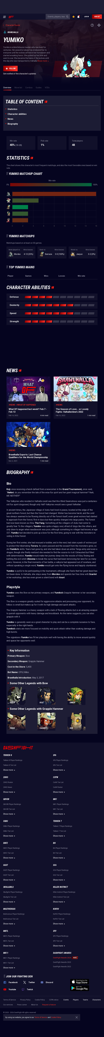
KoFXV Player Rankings (61, 914)
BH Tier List (57, 853)
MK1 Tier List (58, 809)
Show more (8, 770)
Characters (96, 1000)
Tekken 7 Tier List (59, 831)
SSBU (5, 821)
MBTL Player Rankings (11, 936)
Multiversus (9, 909)
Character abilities (17, 114)
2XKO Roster (8, 782)
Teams (85, 1000)
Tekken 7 (57, 821)
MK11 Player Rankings (11, 958)
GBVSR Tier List (9, 809)
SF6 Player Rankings (60, 760)
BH (54, 843)
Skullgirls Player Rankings (12, 892)
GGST (5, 865)
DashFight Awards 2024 (62, 958)
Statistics (12, 109)
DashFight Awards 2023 (62, 962)
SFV (54, 931)
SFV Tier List (57, 941)
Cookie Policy (40, 1000)
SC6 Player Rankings (61, 870)
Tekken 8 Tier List (9, 765)
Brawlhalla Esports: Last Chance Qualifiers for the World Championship (27, 424)
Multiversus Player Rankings (14, 914)
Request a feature (49, 1005)
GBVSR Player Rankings (12, 804)
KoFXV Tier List (58, 919)
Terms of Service (9, 1000)
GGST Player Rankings (11, 870)
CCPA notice (53, 1000)
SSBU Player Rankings (11, 826)
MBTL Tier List (8, 941)
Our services (8, 1005)
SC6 (54, 865)
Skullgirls (8, 887)
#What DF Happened (26, 405)
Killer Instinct (60, 887)
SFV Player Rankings (60, 936)
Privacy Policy (25, 1000)
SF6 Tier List (57, 765)
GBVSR (6, 799)
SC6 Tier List (57, 875)
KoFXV (56, 909)
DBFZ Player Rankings (11, 848)
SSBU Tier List (8, 831)
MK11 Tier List (8, 963)
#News (12, 405)
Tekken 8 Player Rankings (12, 760)
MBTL (5, 931)
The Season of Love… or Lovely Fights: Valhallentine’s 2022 (70, 379)
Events (66, 1000)
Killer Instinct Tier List (61, 897)
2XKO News (7, 787)
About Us (34, 1005)
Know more (42, 61)
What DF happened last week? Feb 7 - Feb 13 (25, 378)
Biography (13, 124)
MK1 (55, 799)
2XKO (5, 777)
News (10, 119)
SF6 (54, 755)
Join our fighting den (19, 976)
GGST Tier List (8, 875)
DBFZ (5, 843)
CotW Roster (58, 787)
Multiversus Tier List (10, 919)
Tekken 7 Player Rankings (62, 826)
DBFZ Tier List (8, 853)
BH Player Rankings (60, 848)
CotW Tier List (58, 782)
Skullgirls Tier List (9, 897)
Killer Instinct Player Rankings (64, 892)
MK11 (5, 953)
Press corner (22, 1005)
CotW (55, 777)
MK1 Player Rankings (61, 804)
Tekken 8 (7, 755)
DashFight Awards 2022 (62, 967)
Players (76, 1000)
